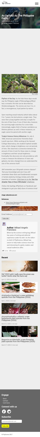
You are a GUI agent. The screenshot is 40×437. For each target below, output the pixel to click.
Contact (5, 401)
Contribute (6, 403)
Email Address (7, 214)
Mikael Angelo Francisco (17, 228)
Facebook (13, 251)
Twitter (6, 251)
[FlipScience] (6, 4)
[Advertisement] (20, 51)
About (5, 398)
